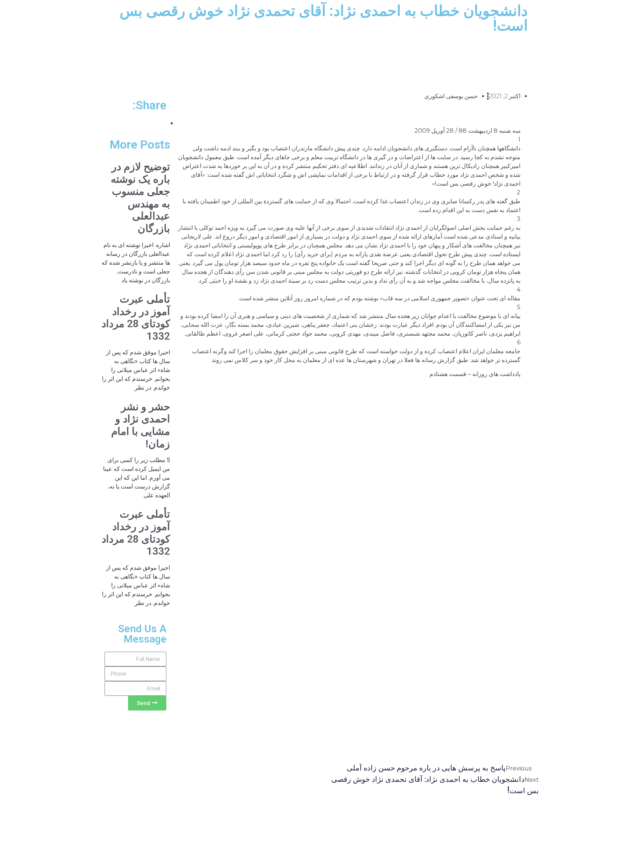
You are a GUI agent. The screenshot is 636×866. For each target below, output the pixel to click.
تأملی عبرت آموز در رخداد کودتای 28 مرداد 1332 (136, 317)
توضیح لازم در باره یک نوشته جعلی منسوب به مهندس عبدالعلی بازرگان (140, 198)
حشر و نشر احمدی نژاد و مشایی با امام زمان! (140, 425)
